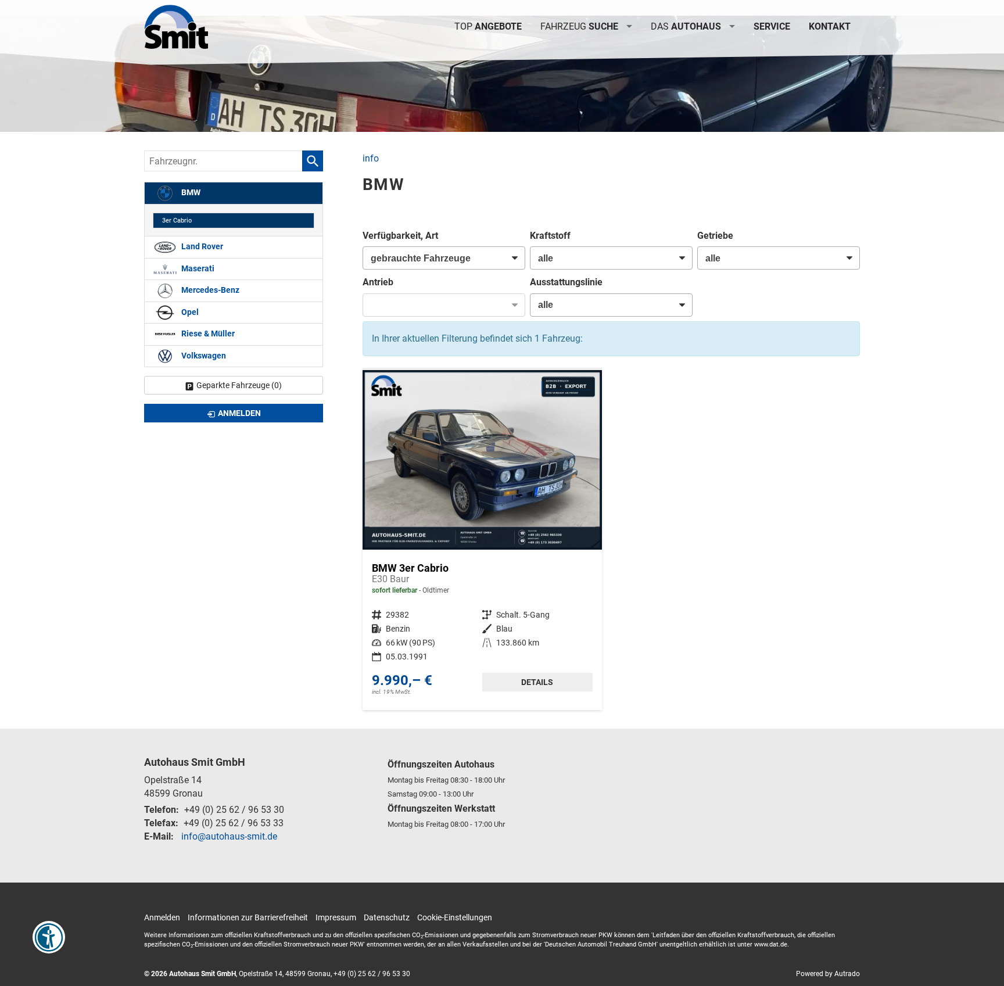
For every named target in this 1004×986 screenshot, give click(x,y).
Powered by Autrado (828, 974)
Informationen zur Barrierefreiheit (248, 917)
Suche (579, 26)
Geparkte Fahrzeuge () (239, 385)
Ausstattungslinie (566, 282)
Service (772, 26)
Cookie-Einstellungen (454, 917)
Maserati (197, 269)
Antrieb (378, 282)
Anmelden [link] (239, 413)
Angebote (488, 26)
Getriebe (715, 235)
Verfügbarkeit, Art (400, 235)
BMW (190, 193)
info (371, 158)
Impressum (335, 917)
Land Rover (201, 247)
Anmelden (162, 917)
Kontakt (830, 26)
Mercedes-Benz (209, 290)
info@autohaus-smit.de (229, 836)
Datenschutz (387, 917)
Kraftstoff (550, 235)
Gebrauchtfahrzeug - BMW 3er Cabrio (482, 540)
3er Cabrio (177, 220)
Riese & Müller (207, 334)
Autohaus (686, 26)
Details (537, 682)
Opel (189, 312)
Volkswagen (203, 356)
